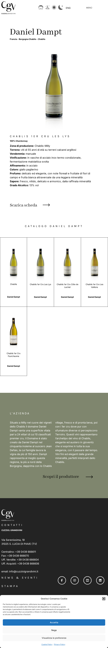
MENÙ (89, 7)
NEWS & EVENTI (19, 577)
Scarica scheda (23, 205)
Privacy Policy (59, 644)
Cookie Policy (46, 644)
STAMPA (10, 586)
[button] (103, 598)
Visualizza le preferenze (54, 638)
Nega (54, 630)
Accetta (54, 622)
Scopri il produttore (61, 476)
